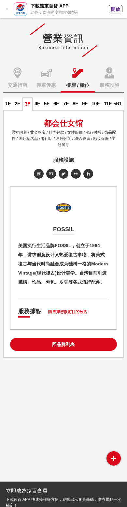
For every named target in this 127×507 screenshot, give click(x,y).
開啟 (115, 9)
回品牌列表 (63, 344)
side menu (113, 458)
